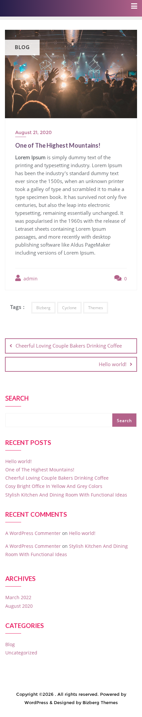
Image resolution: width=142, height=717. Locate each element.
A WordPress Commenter (33, 533)
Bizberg (43, 308)
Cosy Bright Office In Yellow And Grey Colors (53, 486)
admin (30, 278)
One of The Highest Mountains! (39, 469)
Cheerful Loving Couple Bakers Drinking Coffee (69, 345)
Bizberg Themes (100, 702)
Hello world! (112, 364)
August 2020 (19, 606)
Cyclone (69, 308)
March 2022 (18, 597)
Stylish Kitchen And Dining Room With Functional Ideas (66, 495)
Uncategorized (21, 652)
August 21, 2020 (33, 132)
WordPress (36, 702)
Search (17, 399)
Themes (95, 308)
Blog (10, 644)
